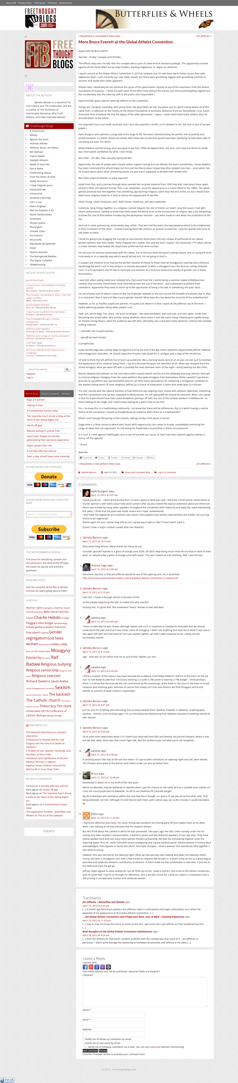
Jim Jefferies (203, 35)
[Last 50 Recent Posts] (34, 280)
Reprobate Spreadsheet (43, 243)
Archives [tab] (66, 393)
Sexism (62, 687)
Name (87, 1009)
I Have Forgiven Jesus (41, 185)
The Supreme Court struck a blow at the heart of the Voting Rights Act (48, 797)
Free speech (33, 632)
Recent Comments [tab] (50, 393)
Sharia (45, 694)
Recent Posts (65, 2)
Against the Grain (39, 139)
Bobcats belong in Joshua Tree (43, 430)
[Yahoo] (102, 966)
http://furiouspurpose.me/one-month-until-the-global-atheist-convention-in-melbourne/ (130, 578)
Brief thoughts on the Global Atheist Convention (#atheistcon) (117, 931)
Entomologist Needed (37, 304)
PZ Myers (49, 314)
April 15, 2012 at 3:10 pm (96, 592)
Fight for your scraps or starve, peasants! (47, 335)
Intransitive (36, 193)
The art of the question (50, 815)
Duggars (31, 623)
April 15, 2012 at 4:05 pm (104, 621)
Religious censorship (42, 670)
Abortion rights (34, 607)
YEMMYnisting (37, 264)
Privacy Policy (25, 2)
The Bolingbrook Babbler (43, 256)
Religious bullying (56, 664)
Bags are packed (36, 399)
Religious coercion (46, 675)
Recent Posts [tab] (32, 393)
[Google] (96, 966)
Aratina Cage (99, 565)
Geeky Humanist (38, 181)
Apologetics (48, 607)
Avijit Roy (58, 607)
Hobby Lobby (59, 644)
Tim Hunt (64, 706)
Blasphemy (38, 612)
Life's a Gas (36, 202)
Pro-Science (36, 235)
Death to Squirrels (40, 164)
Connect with (90, 962)
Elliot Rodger (46, 623)
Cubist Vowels (37, 156)
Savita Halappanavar (35, 688)
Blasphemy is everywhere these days (100, 35)
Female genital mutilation (40, 627)
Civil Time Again (34, 342)
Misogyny (60, 650)
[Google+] (91, 966)
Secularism (49, 688)
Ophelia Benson (92, 537)
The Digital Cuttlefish (41, 260)
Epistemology (60, 623)
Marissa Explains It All (42, 210)
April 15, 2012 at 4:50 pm (96, 731)
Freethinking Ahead (40, 172)
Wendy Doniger (54, 715)
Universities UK (35, 711)
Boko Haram (51, 611)
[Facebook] (85, 966)
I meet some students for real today (45, 311)
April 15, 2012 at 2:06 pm (104, 569)
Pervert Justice (37, 222)
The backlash (60, 694)
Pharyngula (36, 227)
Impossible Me (38, 189)
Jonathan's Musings (40, 197)
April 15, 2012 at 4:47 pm (96, 704)
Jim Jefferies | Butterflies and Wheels (103, 902)
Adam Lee (53, 324)
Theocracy (48, 706)
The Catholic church (43, 700)
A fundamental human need (42, 410)
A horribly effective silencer (42, 450)
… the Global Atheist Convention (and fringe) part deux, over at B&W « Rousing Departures (133, 916)
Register (31, 373)
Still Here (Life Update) (38, 328)
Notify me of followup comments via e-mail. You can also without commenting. (136, 1046)
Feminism (60, 627)
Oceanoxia (35, 218)
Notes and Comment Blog (137, 472)
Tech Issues (39, 2)
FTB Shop (52, 2)
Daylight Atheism (39, 160)
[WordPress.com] (108, 966)
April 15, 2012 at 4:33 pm (104, 671)
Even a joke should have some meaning (48, 456)
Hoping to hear (35, 405)
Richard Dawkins (38, 681)
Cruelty (65, 617)
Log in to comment (167, 472)
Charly (45, 300)
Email (87, 1019)
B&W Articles (38, 725)
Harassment (44, 644)
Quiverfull (46, 658)
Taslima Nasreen (39, 252)
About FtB (11, 2)
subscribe (155, 1046)
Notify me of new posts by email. (103, 1043)
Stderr (33, 247)
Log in (30, 377)
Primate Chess (37, 231)
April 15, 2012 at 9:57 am (104, 495)
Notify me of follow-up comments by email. (108, 1039)
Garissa (44, 632)
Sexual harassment (34, 695)
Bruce (94, 773)
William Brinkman (63, 331)
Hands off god (34, 425)
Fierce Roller (36, 168)
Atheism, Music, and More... (45, 147)
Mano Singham (38, 206)
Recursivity (36, 239)
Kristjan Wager (51, 355)
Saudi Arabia (59, 681)
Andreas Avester (39, 143)
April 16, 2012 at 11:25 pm (105, 817)
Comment (88, 975)
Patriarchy (33, 657)
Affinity (33, 135)
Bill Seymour (36, 151)
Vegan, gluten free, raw (39, 445)
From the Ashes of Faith (42, 176)
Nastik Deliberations (41, 214)
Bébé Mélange (51, 307)
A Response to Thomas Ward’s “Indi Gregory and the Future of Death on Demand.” (45, 743)
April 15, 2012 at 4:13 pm (96, 651)
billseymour (51, 345)
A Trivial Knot (37, 130)
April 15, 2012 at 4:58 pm (104, 754)
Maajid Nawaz (44, 651)
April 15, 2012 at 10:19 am (97, 541)
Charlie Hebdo (47, 617)
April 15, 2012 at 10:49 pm (105, 777)
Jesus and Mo (32, 651)
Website (87, 1029)
